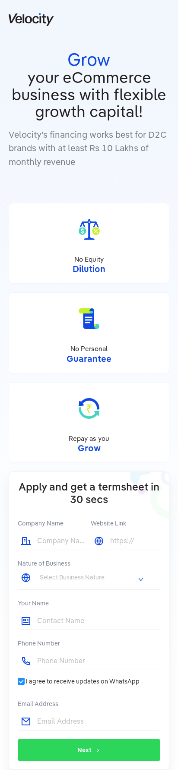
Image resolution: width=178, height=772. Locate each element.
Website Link (108, 523)
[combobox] (92, 577)
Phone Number (39, 643)
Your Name (33, 603)
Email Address (38, 704)
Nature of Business (44, 563)
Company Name (41, 523)
